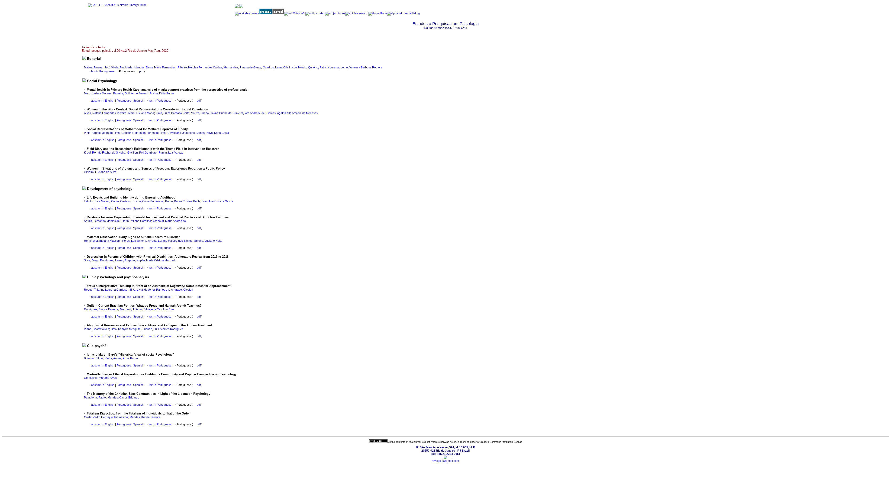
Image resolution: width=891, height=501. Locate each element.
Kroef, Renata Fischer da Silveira (105, 152)
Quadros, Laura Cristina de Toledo (284, 67)
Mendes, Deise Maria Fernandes (155, 67)
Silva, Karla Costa (218, 133)
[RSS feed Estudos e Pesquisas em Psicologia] (424, 12)
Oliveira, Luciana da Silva (100, 172)
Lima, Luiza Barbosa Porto (172, 113)
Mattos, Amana (93, 67)
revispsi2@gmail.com (445, 460)
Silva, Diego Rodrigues (98, 260)
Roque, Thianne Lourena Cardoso (105, 289)
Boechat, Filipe (93, 358)
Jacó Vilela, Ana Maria (118, 67)
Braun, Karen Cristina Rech (182, 201)
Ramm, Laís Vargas (170, 152)
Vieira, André (113, 358)
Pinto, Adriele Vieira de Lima (102, 133)
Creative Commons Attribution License (500, 441)
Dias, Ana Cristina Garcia (217, 201)
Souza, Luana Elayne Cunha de (211, 113)
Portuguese (123, 100)
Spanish (138, 100)
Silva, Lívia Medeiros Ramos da (149, 289)
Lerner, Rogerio (125, 260)
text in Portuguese (102, 71)
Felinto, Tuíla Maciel (96, 201)
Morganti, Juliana (131, 309)
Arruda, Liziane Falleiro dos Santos (170, 240)
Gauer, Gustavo (121, 201)
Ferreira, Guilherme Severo (130, 93)
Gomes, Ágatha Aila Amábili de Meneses (292, 113)
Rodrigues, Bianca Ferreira (101, 309)
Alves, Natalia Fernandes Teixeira (105, 113)
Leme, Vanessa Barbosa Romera (361, 67)
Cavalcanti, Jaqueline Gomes (186, 133)
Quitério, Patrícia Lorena (323, 67)
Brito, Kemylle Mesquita (126, 329)
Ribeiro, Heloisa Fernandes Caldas (200, 67)
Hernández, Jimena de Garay (242, 67)
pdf (141, 71)
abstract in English (102, 100)
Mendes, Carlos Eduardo (123, 397)
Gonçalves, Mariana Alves (100, 377)
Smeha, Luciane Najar (208, 240)
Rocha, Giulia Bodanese (147, 201)
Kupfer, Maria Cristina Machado (156, 260)
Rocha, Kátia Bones (161, 93)
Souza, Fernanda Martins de (102, 221)
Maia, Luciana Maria (141, 113)
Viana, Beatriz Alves (96, 329)
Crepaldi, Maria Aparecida (169, 221)
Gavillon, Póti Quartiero (142, 152)
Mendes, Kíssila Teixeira (145, 417)
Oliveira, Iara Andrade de (249, 113)
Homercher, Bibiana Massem (102, 240)
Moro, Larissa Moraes (97, 93)
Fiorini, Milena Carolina (136, 221)
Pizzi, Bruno (130, 358)
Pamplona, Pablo (95, 397)
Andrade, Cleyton (182, 289)
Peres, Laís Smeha (134, 240)
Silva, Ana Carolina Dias (159, 309)
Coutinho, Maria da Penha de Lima (144, 133)
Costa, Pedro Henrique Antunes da (106, 417)
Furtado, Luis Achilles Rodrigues (162, 329)
